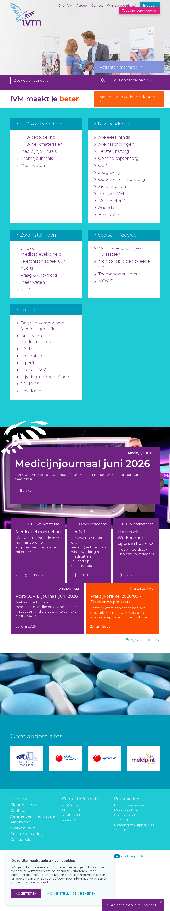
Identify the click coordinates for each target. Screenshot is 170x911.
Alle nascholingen (116, 144)
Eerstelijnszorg (113, 151)
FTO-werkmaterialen (42, 144)
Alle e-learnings (114, 137)
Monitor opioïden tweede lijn (124, 264)
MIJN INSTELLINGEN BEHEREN (71, 893)
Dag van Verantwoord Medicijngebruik (43, 326)
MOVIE (105, 281)
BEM (25, 289)
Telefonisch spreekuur (43, 261)
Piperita (29, 362)
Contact (97, 5)
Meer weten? (34, 165)
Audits (27, 268)
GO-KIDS (30, 383)
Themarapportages (117, 274)
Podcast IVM (111, 193)
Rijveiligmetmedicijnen (45, 376)
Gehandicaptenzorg (118, 158)
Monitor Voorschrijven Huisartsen (120, 251)
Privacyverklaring (26, 834)
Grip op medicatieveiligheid (41, 251)
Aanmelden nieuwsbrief (33, 816)
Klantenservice (24, 805)
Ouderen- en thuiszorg (121, 179)
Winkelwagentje (119, 5)
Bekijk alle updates (142, 640)
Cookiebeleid (22, 839)
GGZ (102, 165)
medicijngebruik (132, 856)
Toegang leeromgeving (139, 10)
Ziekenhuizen (112, 186)
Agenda (106, 207)
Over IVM (65, 5)
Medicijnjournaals (39, 151)
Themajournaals (37, 158)
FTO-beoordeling (38, 137)
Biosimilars (32, 355)
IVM (25, 23)
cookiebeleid (38, 882)
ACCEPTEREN (26, 893)
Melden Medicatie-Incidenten (129, 97)
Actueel (81, 5)
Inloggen (149, 5)
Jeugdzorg (109, 172)
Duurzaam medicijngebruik (38, 338)
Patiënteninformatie (120, 67)
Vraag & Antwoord (39, 275)
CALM (27, 348)
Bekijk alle (108, 214)
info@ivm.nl (71, 805)
